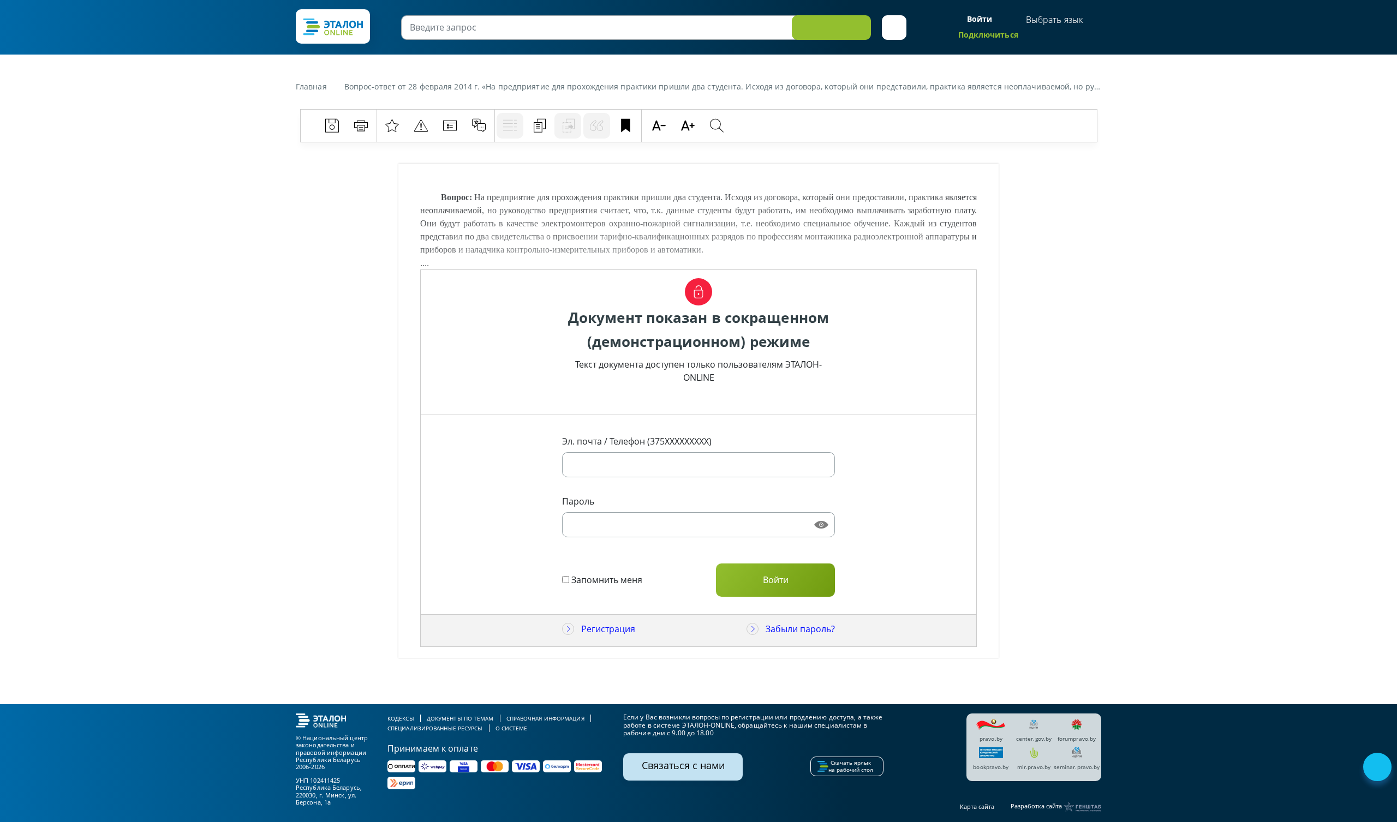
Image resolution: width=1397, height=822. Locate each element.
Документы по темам (460, 718)
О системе (511, 728)
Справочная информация (545, 718)
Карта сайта (977, 806)
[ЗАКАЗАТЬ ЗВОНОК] (1378, 768)
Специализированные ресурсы (435, 728)
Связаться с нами (683, 765)
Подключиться (988, 34)
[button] (894, 27)
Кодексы (400, 718)
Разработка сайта (1037, 806)
